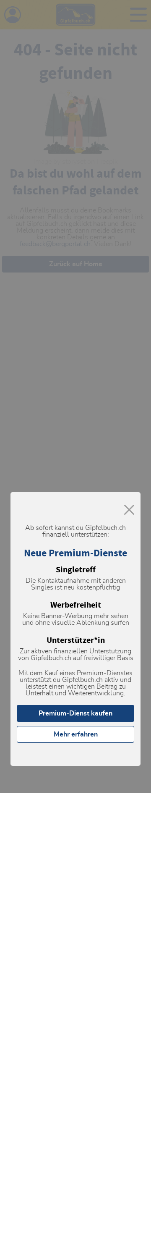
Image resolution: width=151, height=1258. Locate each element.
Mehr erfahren (76, 734)
